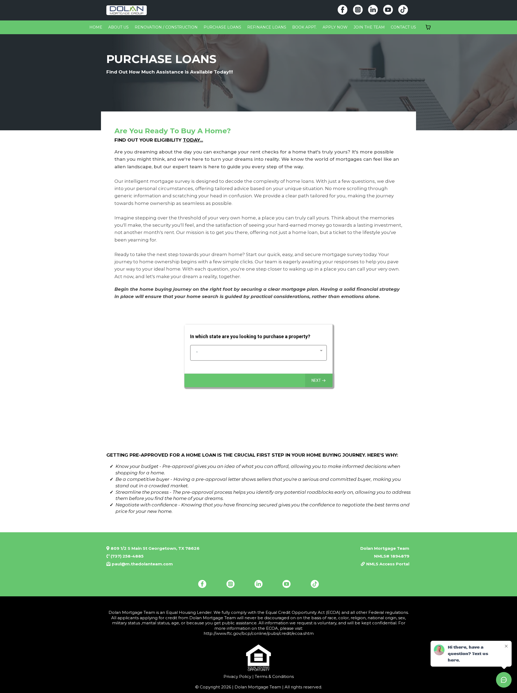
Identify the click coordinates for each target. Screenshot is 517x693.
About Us (118, 27)
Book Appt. (304, 27)
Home (95, 27)
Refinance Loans (266, 27)
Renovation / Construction (166, 27)
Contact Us (403, 27)
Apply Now (335, 27)
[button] (319, 380)
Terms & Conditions (274, 676)
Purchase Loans (222, 27)
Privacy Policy (237, 676)
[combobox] (258, 353)
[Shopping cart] (428, 27)
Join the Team (369, 27)
